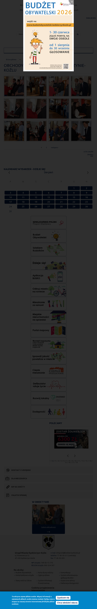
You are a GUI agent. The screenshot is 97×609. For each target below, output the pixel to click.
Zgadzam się (63, 598)
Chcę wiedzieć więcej (67, 603)
